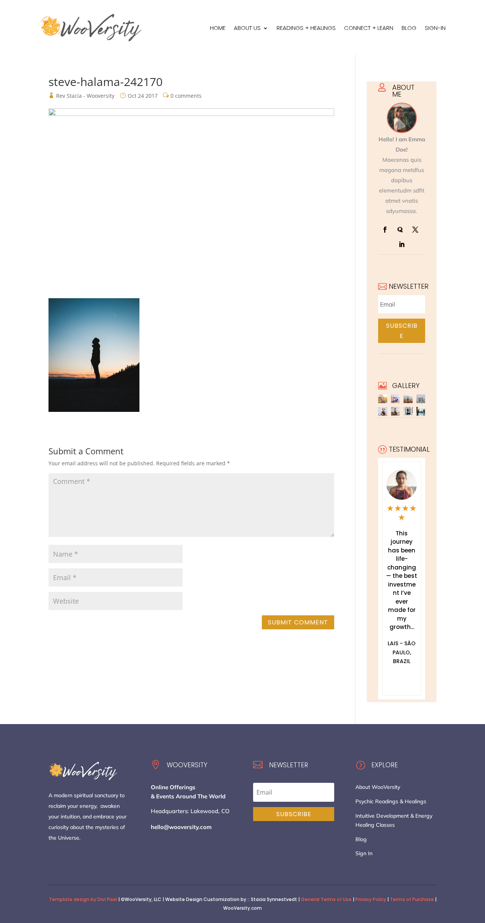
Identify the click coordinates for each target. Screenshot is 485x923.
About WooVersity (377, 787)
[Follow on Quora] (400, 230)
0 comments (186, 95)
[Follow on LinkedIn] (402, 244)
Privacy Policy (370, 899)
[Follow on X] (415, 230)
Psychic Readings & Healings (390, 801)
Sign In (363, 853)
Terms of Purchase (412, 899)
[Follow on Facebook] (385, 230)
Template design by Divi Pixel (83, 899)
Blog (361, 839)
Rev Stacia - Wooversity (85, 95)
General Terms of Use (326, 899)
